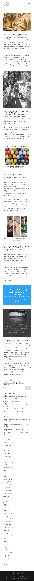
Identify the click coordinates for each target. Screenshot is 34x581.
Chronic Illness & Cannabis (11, 180)
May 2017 (6, 505)
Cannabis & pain (22, 38)
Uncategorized (14, 51)
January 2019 (7, 456)
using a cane (11, 123)
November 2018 (8, 462)
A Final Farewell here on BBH (12, 401)
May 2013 (6, 564)
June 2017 (6, 502)
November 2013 (8, 547)
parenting (12, 261)
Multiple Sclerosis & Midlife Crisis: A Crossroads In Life (15, 175)
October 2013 (7, 550)
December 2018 (8, 459)
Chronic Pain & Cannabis (17, 42)
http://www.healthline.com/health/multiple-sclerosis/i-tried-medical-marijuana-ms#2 (17, 299)
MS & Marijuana (8, 49)
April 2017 (6, 507)
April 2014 (6, 538)
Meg (6, 38)
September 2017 (8, 493)
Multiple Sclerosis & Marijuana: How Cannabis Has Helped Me (15, 35)
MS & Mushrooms (8, 417)
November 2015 (8, 536)
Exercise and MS (19, 119)
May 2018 (6, 470)
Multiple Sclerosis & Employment (19, 189)
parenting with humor (20, 193)
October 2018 (7, 465)
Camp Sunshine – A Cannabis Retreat (14, 409)
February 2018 (7, 479)
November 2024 (8, 442)
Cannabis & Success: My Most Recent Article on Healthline (17, 292)
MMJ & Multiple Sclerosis (21, 46)
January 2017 (7, 516)
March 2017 (6, 510)
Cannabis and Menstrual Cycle (12, 346)
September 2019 (8, 448)
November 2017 (8, 487)
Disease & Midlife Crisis (22, 184)
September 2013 (8, 553)
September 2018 (8, 468)
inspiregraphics (23, 578)
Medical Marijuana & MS (17, 44)
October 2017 (7, 490)
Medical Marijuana (8, 352)
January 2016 (7, 533)
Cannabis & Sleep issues (10, 40)
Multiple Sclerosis (11, 186)
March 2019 (6, 451)
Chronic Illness (22, 178)
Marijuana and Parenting (17, 252)
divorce (12, 119)
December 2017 (8, 485)
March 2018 (6, 476)
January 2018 (7, 482)
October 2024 (7, 445)
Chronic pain (12, 117)
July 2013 (6, 558)
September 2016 (8, 527)
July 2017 (6, 499)
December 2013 (8, 544)
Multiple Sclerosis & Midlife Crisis (13, 191)
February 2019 (7, 453)
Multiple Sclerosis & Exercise (14, 121)
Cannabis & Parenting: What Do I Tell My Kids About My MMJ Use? (16, 247)
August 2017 (7, 496)
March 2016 (6, 530)
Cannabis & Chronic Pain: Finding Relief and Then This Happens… (16, 341)
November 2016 (8, 521)
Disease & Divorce (8, 184)
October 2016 (7, 524)
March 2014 (6, 541)
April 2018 (6, 473)
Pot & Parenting (20, 261)
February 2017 (7, 513)
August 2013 (7, 556)
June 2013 (6, 561)
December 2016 (8, 519)
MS (4, 186)
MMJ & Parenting (8, 258)
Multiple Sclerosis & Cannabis (12, 357)
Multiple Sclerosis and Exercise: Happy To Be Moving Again (16, 112)
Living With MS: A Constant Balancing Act (15, 430)
